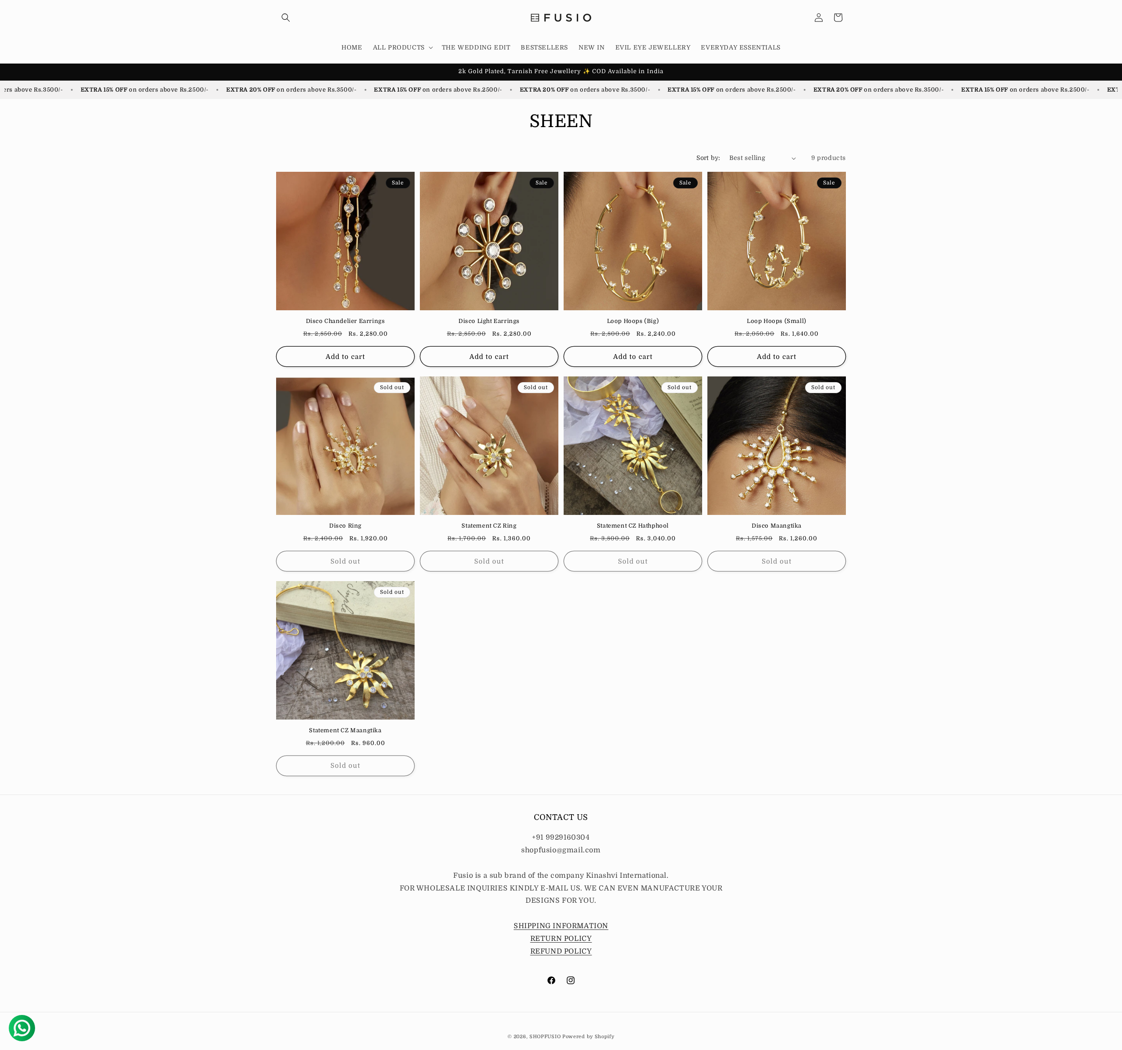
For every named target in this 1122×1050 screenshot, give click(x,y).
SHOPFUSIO (545, 1036)
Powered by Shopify (588, 1036)
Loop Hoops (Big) (633, 321)
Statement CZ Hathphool (633, 525)
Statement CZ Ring (489, 525)
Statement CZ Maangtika (345, 730)
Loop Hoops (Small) (776, 321)
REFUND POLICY (561, 951)
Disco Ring (345, 525)
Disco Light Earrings (489, 321)
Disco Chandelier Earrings (345, 321)
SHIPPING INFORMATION (561, 926)
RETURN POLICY (561, 939)
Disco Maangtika (777, 525)
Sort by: (708, 157)
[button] (285, 17)
